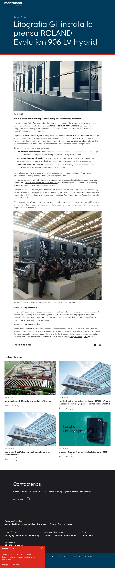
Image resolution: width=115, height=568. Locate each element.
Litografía (17, 311)
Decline (15, 564)
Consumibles (70, 535)
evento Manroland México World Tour (41, 182)
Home (16, 17)
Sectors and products (53, 532)
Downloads (42, 524)
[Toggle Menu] (109, 3)
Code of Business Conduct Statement (86, 557)
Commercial (21, 535)
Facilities (16, 524)
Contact (85, 532)
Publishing (34, 535)
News (23, 17)
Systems (58, 535)
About (7, 524)
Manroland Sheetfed (13, 521)
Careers (61, 524)
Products (48, 535)
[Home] (13, 4)
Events (53, 524)
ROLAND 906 (64, 125)
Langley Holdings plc (78, 336)
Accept (5, 564)
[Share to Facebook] (95, 344)
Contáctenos (87, 535)
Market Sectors (10, 532)
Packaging (9, 535)
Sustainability (28, 524)
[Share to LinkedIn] (100, 344)
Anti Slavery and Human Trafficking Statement (56, 557)
